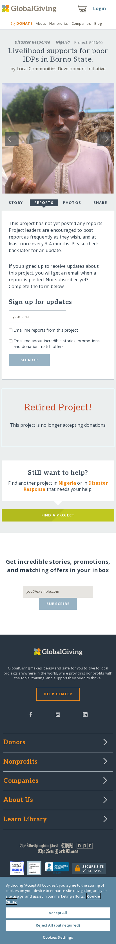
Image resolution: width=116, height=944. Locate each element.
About (41, 23)
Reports (43, 202)
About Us (18, 800)
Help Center (58, 693)
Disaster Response (32, 42)
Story (16, 202)
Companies (81, 23)
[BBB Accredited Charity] (58, 868)
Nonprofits (58, 23)
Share (100, 202)
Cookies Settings (58, 937)
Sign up (29, 359)
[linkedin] (85, 714)
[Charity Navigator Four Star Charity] (18, 868)
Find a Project (58, 515)
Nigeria (63, 42)
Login (99, 8)
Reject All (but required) (58, 925)
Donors (14, 742)
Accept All (58, 912)
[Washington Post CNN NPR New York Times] (57, 849)
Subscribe (58, 603)
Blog (98, 23)
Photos (72, 202)
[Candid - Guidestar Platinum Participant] (36, 868)
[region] (58, 910)
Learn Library (25, 819)
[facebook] (31, 714)
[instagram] (58, 714)
